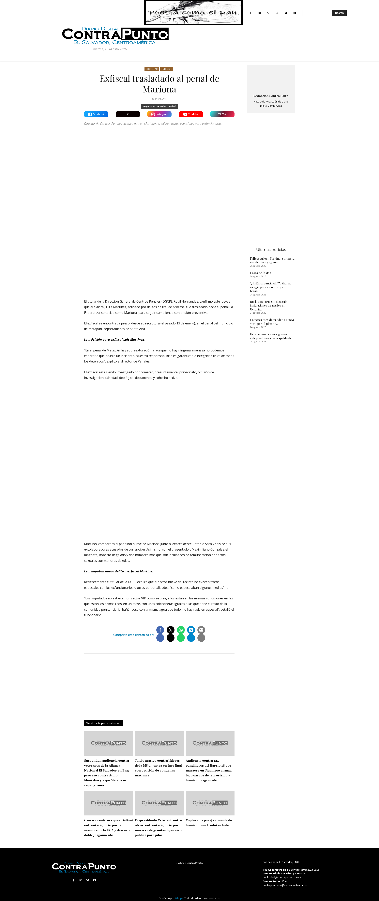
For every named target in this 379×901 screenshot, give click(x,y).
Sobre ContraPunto (189, 863)
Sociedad (152, 69)
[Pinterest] (268, 13)
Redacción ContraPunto (271, 96)
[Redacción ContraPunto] (271, 78)
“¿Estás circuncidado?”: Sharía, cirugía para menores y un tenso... (270, 287)
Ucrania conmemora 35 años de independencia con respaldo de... (272, 336)
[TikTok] (277, 13)
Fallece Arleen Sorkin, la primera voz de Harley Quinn (272, 260)
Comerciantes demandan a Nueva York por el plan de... (272, 322)
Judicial (167, 69)
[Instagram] (259, 13)
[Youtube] (294, 13)
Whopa (179, 898)
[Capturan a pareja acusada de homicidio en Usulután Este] (210, 803)
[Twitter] (285, 13)
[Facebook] (250, 13)
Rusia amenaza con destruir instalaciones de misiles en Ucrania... (268, 305)
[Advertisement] (159, 261)
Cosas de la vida (260, 273)
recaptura (152, 323)
